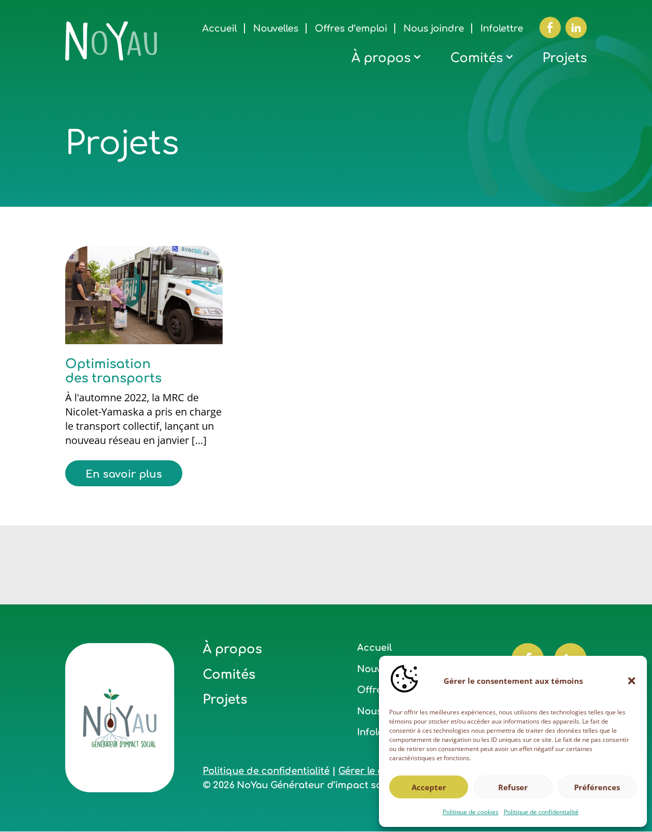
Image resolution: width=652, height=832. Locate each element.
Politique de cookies (471, 812)
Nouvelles (275, 28)
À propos (381, 58)
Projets (564, 58)
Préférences (597, 787)
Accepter (429, 787)
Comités (476, 58)
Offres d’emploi (351, 28)
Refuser (513, 787)
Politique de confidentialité (541, 812)
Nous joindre (433, 28)
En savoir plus (124, 474)
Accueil (219, 28)
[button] (632, 681)
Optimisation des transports (113, 371)
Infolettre (501, 28)
